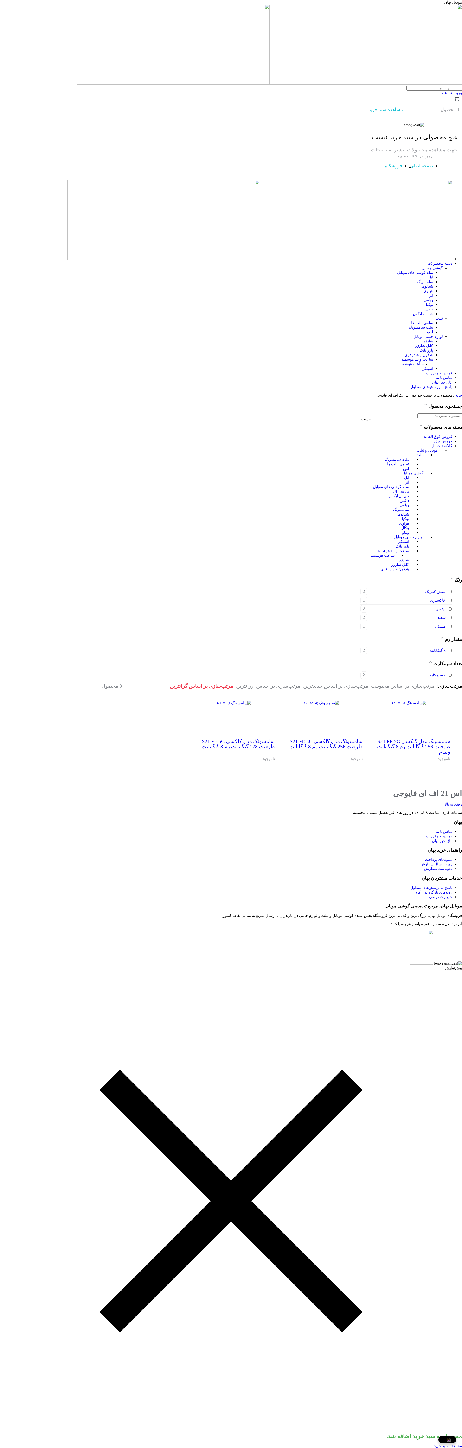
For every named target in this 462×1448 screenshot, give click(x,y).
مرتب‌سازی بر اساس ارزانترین (268, 686)
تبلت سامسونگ (397, 459)
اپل (406, 478)
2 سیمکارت (436, 675)
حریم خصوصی (440, 897)
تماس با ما (444, 832)
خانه (458, 395)
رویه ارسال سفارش (436, 864)
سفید (441, 618)
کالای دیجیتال (441, 446)
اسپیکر (403, 542)
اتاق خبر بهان (442, 841)
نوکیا (405, 519)
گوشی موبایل (413, 473)
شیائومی (402, 514)
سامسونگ (401, 510)
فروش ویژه (443, 441)
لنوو (406, 468)
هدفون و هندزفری (394, 569)
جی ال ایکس (399, 496)
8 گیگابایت (437, 650)
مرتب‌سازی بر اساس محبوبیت (403, 686)
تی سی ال (401, 491)
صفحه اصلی (421, 165)
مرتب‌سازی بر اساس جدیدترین (335, 686)
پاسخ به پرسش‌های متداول (431, 888)
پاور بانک (402, 546)
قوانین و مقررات (439, 836)
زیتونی (441, 609)
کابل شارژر (400, 564)
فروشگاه (393, 165)
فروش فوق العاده (438, 436)
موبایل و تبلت (427, 450)
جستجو (366, 419)
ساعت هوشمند (383, 555)
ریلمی (404, 505)
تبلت (420, 455)
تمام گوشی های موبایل (391, 487)
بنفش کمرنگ (435, 592)
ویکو (405, 532)
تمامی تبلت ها (398, 464)
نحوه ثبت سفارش (438, 869)
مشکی (440, 626)
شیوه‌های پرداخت (438, 859)
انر (407, 482)
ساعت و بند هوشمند (393, 551)
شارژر (404, 560)
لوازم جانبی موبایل (409, 537)
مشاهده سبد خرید (448, 1446)
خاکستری (438, 600)
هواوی (404, 523)
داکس (404, 500)
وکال (405, 528)
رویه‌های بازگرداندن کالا (433, 892)
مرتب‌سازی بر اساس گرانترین (201, 686)
